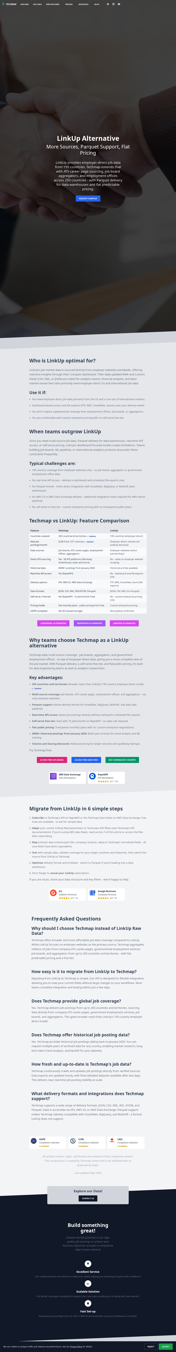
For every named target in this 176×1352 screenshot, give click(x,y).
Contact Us (88, 1198)
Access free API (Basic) (52, 760)
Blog (96, 4)
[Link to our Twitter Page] (108, 4)
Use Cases (37, 4)
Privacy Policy (76, 1346)
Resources (83, 4)
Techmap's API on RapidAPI (64, 817)
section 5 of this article (108, 832)
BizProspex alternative (89, 623)
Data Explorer (52, 4)
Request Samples (88, 198)
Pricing (69, 4)
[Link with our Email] (119, 4)
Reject (151, 1346)
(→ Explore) (91, 536)
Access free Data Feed (86, 760)
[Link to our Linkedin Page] (113, 4)
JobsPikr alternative (124, 623)
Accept (165, 1346)
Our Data (24, 4)
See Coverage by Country (122, 760)
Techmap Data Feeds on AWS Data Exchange (114, 817)
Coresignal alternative (53, 623)
